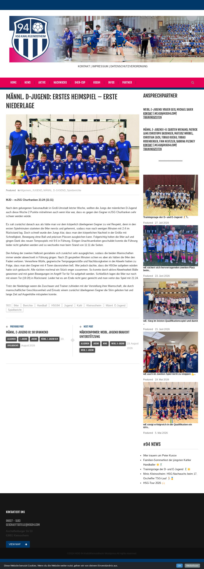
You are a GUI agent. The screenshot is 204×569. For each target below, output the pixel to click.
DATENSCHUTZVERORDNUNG (129, 66)
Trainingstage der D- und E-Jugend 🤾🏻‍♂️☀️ (166, 469)
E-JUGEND (23, 339)
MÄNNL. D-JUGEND (54, 190)
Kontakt (148, 113)
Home (13, 82)
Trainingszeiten (152, 117)
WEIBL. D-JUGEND (117, 343)
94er (16, 305)
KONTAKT (84, 66)
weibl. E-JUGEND (87, 350)
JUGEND (37, 190)
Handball (42, 305)
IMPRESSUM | (101, 66)
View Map (15, 544)
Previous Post (17, 326)
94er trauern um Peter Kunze (160, 455)
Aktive (42, 82)
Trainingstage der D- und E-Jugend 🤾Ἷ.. (165, 217)
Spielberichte (74, 190)
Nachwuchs (60, 82)
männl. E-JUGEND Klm (49, 339)
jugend (68, 305)
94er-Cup (80, 82)
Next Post (88, 326)
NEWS (105, 343)
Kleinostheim (93, 305)
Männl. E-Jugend (115, 305)
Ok (179, 565)
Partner (127, 82)
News (27, 82)
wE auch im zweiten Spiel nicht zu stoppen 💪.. (169, 374)
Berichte (28, 305)
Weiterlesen (192, 565)
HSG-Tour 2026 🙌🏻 (154, 482)
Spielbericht (15, 309)
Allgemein (25, 190)
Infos (111, 82)
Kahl (79, 305)
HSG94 (96, 82)
